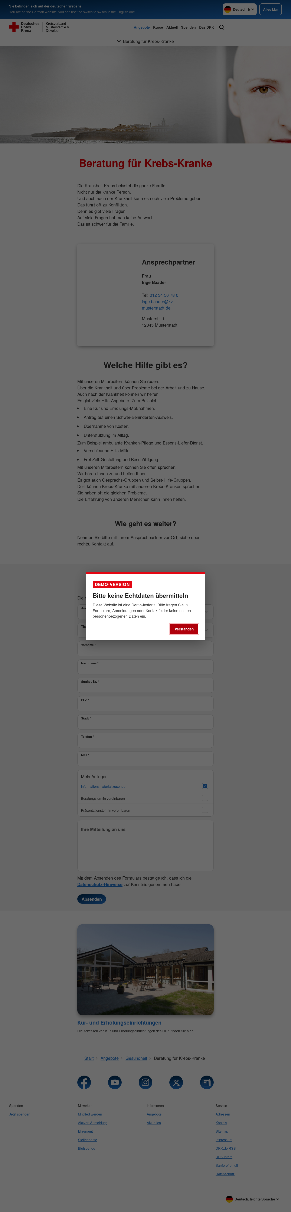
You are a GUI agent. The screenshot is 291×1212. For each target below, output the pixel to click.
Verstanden (184, 629)
